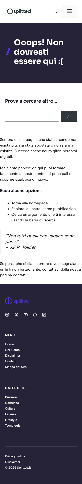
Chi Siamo (12, 350)
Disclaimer (12, 355)
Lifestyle (11, 420)
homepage (38, 203)
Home (9, 344)
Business (11, 397)
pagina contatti (13, 275)
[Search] (69, 116)
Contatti (11, 361)
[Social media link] (7, 315)
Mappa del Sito (16, 367)
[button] (55, 11)
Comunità (12, 403)
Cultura (10, 408)
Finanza (10, 414)
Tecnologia (13, 425)
